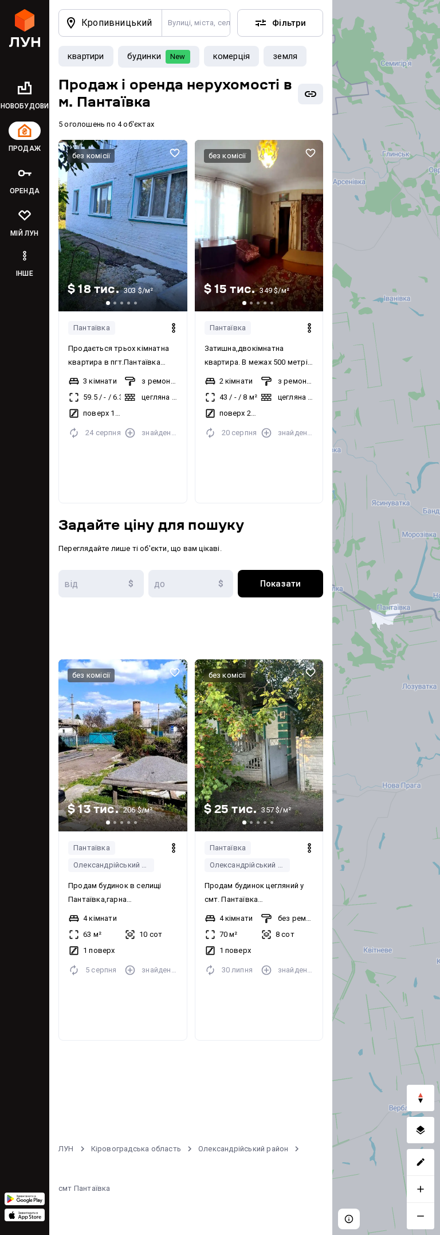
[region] (386, 617)
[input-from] (101, 583)
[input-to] (191, 583)
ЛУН (66, 1148)
